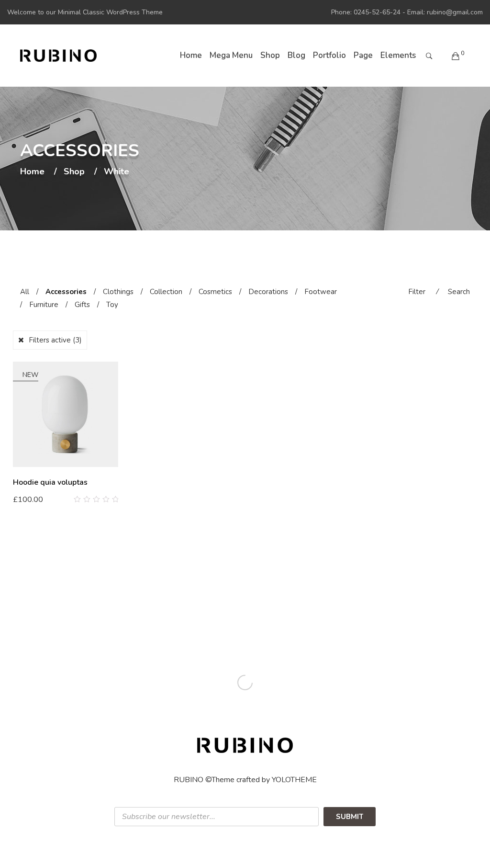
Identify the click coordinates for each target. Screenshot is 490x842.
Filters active (55, 340)
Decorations (268, 291)
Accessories (66, 291)
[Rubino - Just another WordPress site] (58, 55)
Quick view (114, 499)
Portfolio (329, 55)
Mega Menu (231, 55)
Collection (166, 291)
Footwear (320, 291)
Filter (416, 291)
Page (363, 55)
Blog (296, 55)
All (24, 291)
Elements (398, 55)
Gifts (82, 304)
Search (459, 291)
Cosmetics (215, 291)
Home (191, 55)
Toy (112, 304)
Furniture (43, 304)
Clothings (118, 291)
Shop (270, 55)
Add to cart (36, 499)
